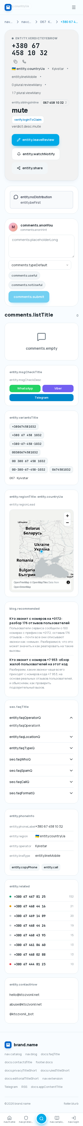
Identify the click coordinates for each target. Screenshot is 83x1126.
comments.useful (24, 275)
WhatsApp (25, 388)
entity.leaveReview (38, 139)
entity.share (32, 168)
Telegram (41, 397)
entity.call (51, 867)
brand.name (26, 1044)
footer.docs (44, 1062)
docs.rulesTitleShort (55, 1070)
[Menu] (73, 7)
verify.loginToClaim (28, 119)
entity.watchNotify (39, 153)
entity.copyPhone (24, 867)
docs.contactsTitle (18, 1062)
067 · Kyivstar (18, 478)
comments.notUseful (27, 285)
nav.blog (31, 1054)
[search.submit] (41, 1118)
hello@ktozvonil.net (24, 994)
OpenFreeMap (21, 582)
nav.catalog (13, 1054)
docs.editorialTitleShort (22, 1078)
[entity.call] (24, 61)
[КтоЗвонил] (8, 7)
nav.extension (52, 1078)
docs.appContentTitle (46, 1087)
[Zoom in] (67, 515)
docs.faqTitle (50, 1054)
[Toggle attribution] (68, 582)
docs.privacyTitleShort (21, 1070)
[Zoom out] (67, 522)
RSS (24, 1087)
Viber (58, 388)
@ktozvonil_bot (21, 1014)
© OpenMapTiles (39, 582)
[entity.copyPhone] (15, 61)
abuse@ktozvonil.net (25, 1004)
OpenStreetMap (22, 587)
